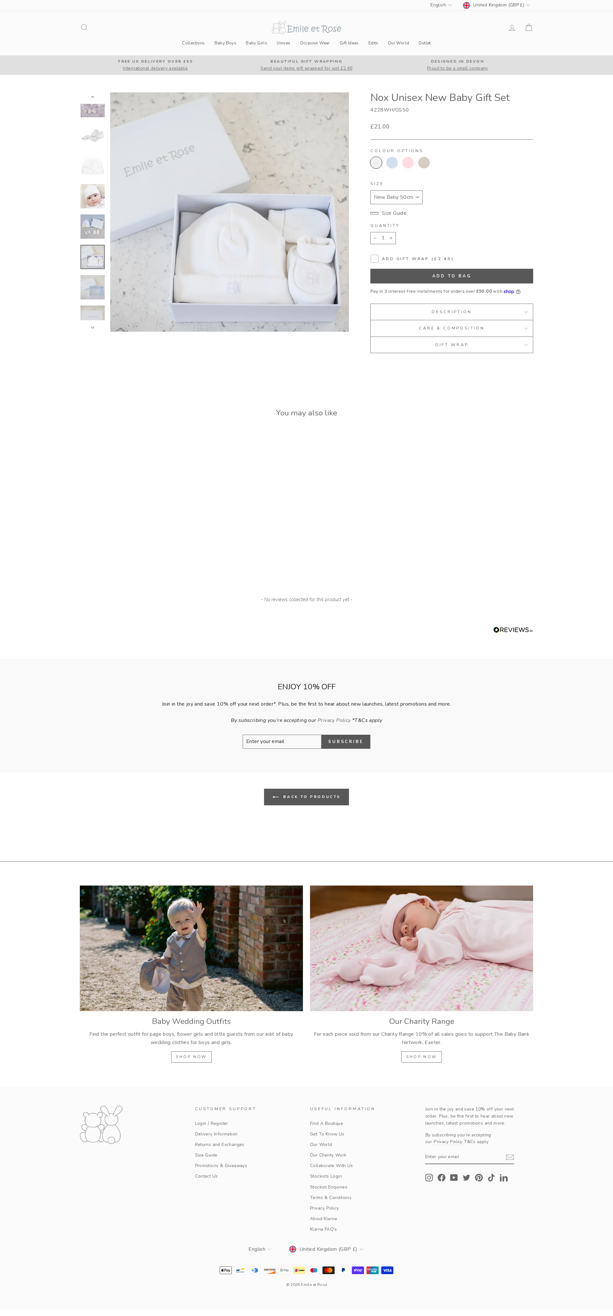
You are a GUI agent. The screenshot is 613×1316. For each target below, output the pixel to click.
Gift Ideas (349, 43)
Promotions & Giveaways (221, 1166)
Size (376, 184)
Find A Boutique (326, 1123)
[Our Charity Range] (421, 948)
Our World (398, 43)
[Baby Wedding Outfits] (191, 948)
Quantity (385, 225)
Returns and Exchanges (220, 1145)
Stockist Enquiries (328, 1187)
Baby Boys (226, 43)
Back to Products (311, 796)
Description (452, 312)
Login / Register (211, 1123)
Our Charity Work (328, 1155)
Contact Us (206, 1176)
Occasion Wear (315, 43)
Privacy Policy (324, 1208)
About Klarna (323, 1219)
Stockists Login (326, 1176)
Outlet (425, 43)
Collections (193, 43)
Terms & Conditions (331, 1198)
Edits (373, 43)
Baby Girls (256, 43)
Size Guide (206, 1155)
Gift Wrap (452, 345)
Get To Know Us (327, 1134)
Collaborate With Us (331, 1166)
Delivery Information (216, 1134)
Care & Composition (452, 328)
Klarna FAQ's (323, 1229)
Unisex (283, 43)
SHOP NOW (191, 1056)
